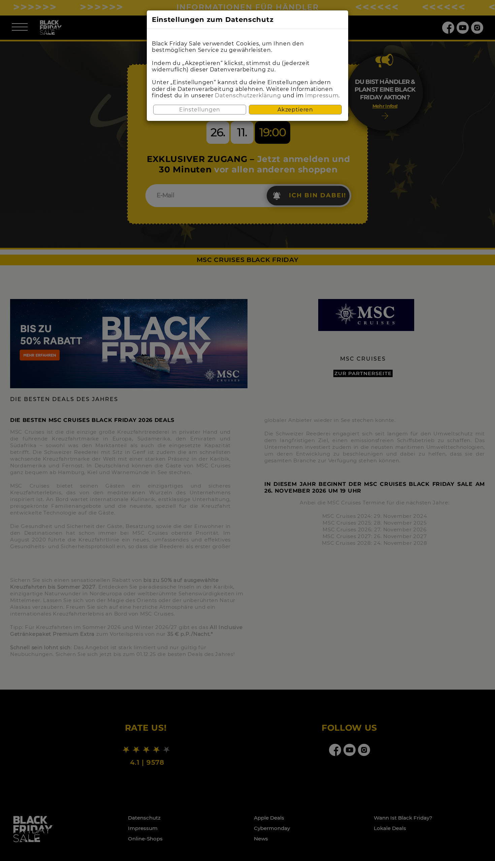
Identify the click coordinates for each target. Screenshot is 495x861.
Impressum (321, 95)
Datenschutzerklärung (248, 95)
